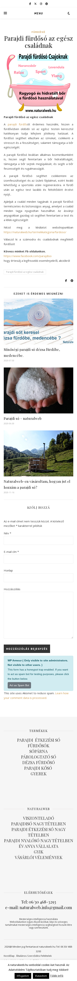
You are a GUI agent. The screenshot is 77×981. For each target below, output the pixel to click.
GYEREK (39, 773)
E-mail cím (11, 552)
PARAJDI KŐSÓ (38, 768)
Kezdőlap (9, 955)
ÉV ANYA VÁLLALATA (38, 846)
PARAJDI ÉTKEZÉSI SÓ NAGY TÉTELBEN (38, 832)
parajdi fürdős (17, 124)
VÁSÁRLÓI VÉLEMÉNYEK (38, 857)
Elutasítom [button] (41, 975)
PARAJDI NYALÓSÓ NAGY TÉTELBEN (38, 840)
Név (7, 533)
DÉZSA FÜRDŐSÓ (38, 762)
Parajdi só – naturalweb (23, 418)
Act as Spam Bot (19, 685)
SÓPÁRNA (38, 751)
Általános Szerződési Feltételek (34, 955)
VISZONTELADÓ (38, 818)
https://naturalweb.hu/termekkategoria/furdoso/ (35, 232)
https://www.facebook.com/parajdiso (28, 256)
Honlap (8, 570)
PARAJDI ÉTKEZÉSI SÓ (38, 740)
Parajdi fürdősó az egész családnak (25, 272)
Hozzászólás (12, 589)
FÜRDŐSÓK (38, 745)
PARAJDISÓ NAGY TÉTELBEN (38, 823)
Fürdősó (38, 32)
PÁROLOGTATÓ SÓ (38, 757)
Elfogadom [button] (23, 975)
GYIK (38, 852)
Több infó (56, 975)
